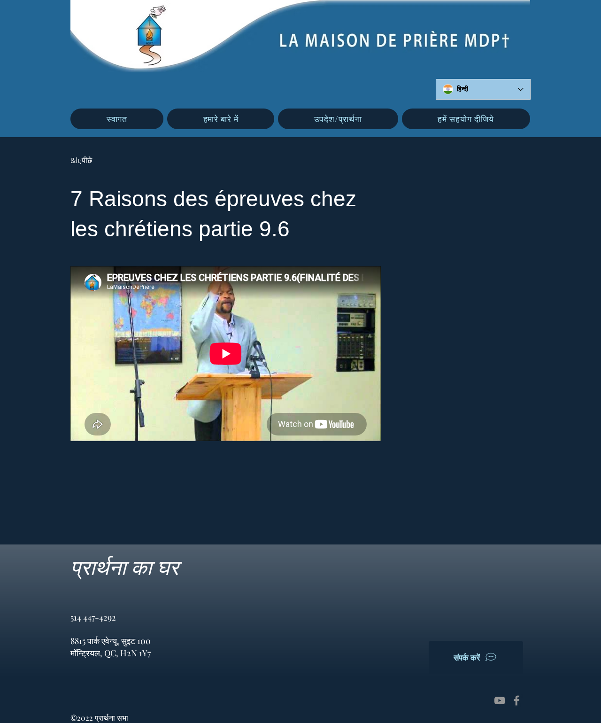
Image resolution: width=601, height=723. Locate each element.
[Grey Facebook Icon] (516, 700)
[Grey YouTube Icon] (499, 700)
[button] (221, 119)
